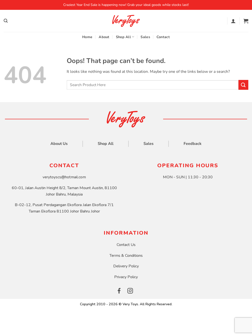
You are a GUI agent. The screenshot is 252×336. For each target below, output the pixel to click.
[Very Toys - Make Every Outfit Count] (126, 21)
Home (87, 36)
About (104, 36)
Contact (163, 36)
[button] (6, 21)
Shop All (123, 36)
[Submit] (243, 85)
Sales (145, 36)
